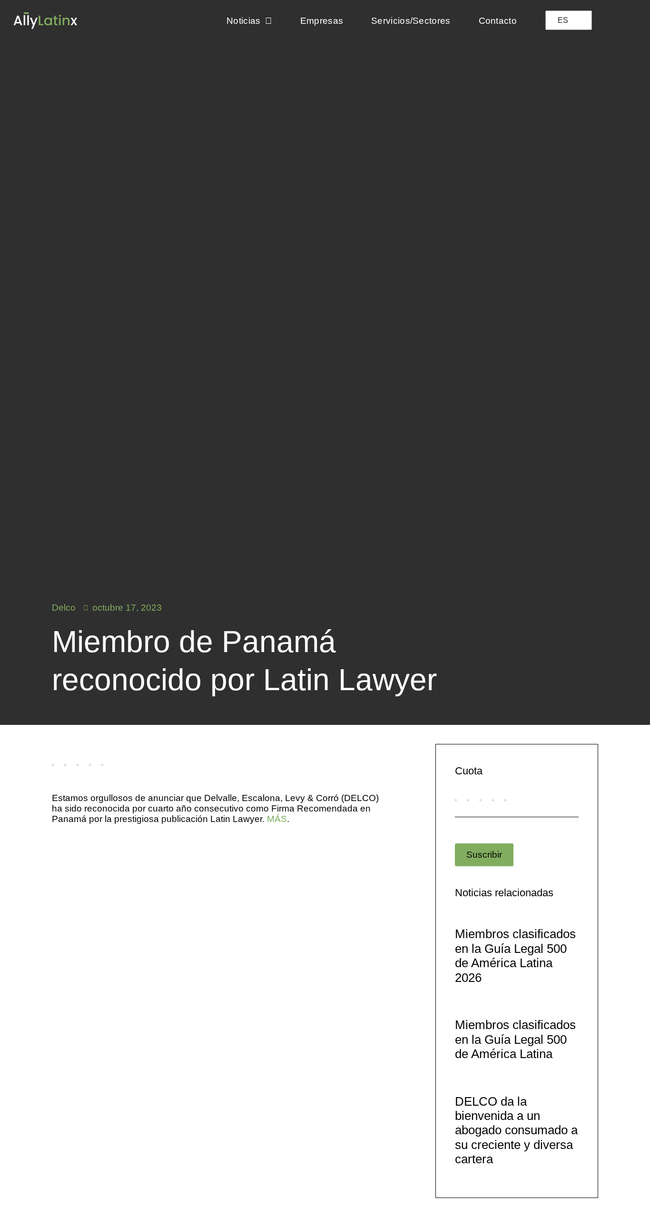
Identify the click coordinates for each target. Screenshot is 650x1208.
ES (563, 20)
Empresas (321, 21)
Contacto (498, 21)
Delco (64, 608)
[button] (53, 768)
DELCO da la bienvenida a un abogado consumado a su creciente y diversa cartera (516, 1130)
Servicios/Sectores (410, 21)
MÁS (277, 819)
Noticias (243, 21)
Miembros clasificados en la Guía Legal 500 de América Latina (515, 1039)
